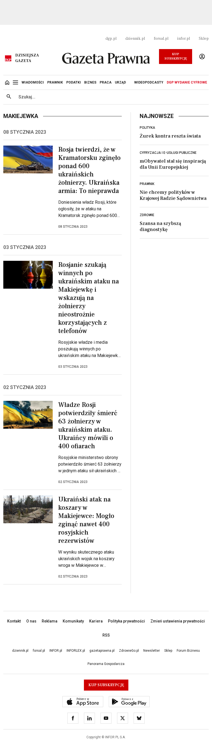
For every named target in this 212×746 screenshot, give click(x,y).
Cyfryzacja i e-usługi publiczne (168, 153)
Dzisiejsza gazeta (27, 58)
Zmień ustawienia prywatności (177, 621)
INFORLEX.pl (76, 651)
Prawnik (147, 184)
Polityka (147, 128)
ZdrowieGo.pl (129, 651)
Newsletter (151, 651)
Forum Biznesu (188, 651)
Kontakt (14, 621)
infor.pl (183, 38)
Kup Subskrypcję (176, 56)
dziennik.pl (135, 38)
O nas (31, 621)
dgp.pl (110, 38)
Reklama (49, 621)
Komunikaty (73, 621)
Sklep (204, 38)
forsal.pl (161, 38)
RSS (106, 635)
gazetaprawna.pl (102, 651)
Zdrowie (147, 215)
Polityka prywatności (126, 621)
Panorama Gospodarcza (106, 664)
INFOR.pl (55, 651)
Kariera (96, 621)
